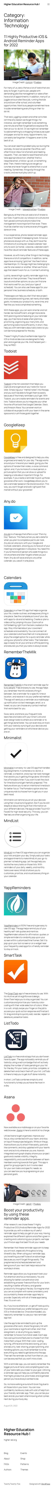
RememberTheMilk (13, 684)
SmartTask (13, 993)
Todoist (7, 383)
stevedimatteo (29, 209)
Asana (20, 1130)
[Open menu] (48, 4)
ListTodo (8, 1056)
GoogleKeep (9, 457)
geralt (29, 1204)
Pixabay (37, 82)
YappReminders (11, 925)
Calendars (9, 610)
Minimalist (9, 767)
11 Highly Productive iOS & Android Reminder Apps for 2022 (25, 41)
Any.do (7, 534)
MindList (8, 852)
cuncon (29, 82)
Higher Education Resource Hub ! (22, 4)
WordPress (45, 1484)
